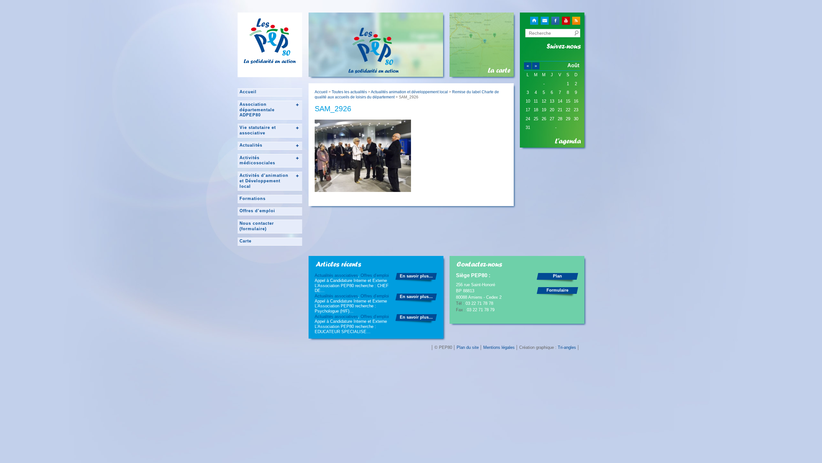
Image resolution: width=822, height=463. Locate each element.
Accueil (248, 91)
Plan (557, 276)
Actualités (251, 145)
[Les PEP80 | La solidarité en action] (269, 53)
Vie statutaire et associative (258, 130)
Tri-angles (567, 347)
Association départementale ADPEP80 (257, 110)
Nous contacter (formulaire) (257, 226)
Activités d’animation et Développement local (264, 181)
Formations (253, 198)
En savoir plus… (416, 276)
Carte (245, 241)
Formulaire (557, 290)
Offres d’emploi (257, 210)
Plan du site (468, 347)
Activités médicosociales (257, 160)
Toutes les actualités (349, 92)
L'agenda (568, 141)
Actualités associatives (336, 275)
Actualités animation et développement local (409, 92)
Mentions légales (499, 347)
